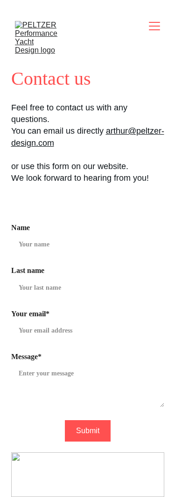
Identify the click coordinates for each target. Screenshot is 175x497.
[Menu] (154, 26)
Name (20, 227)
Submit (87, 431)
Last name (27, 270)
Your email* (30, 314)
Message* (26, 357)
